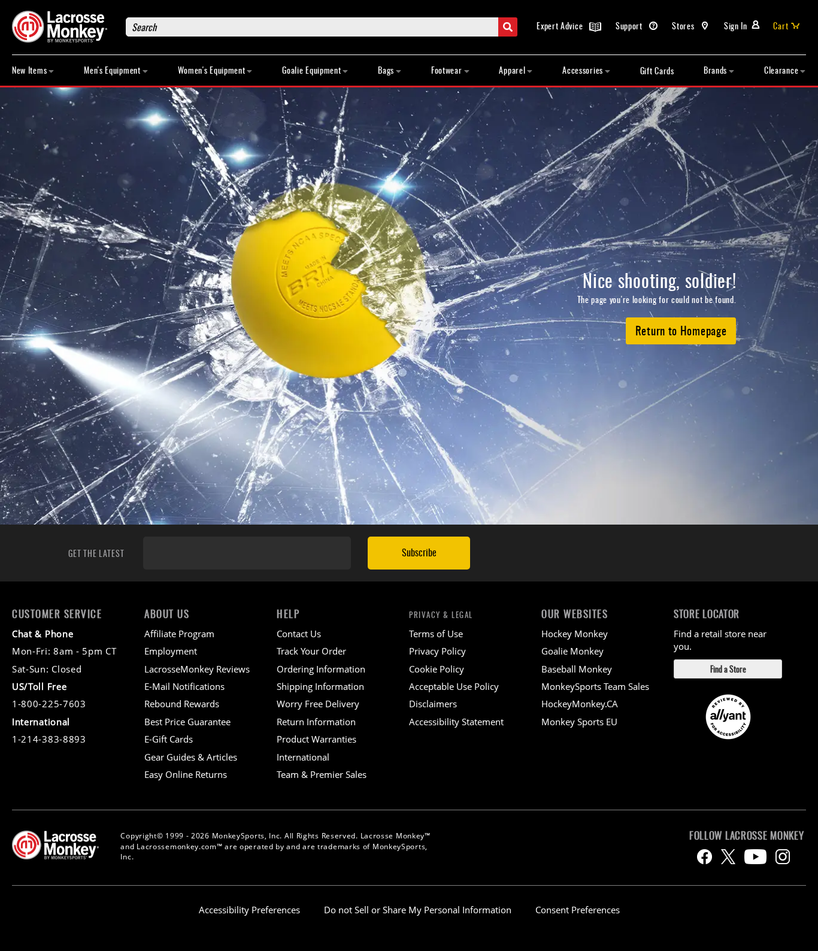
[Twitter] (728, 856)
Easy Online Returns (185, 774)
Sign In (735, 25)
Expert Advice (561, 25)
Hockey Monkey (574, 634)
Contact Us (299, 634)
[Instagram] (782, 856)
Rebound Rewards (181, 704)
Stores (684, 25)
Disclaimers (433, 704)
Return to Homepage (681, 330)
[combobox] (321, 27)
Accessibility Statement (456, 722)
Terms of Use (436, 634)
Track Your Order (311, 651)
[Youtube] (755, 856)
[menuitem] (33, 70)
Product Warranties (316, 739)
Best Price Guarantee (187, 722)
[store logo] (63, 27)
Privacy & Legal (441, 614)
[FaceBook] (704, 856)
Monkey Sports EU (579, 722)
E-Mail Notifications (184, 686)
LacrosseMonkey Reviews (197, 669)
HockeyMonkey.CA (579, 704)
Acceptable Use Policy (454, 686)
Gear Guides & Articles (190, 757)
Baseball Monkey (576, 669)
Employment (170, 651)
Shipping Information (320, 686)
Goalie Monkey (572, 651)
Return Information (316, 722)
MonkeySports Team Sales (595, 686)
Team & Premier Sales (321, 774)
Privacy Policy (437, 651)
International (303, 757)
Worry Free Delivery (318, 704)
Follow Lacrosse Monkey (746, 835)
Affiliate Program (179, 634)
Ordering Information (321, 669)
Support (630, 25)
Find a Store (728, 668)
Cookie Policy (436, 669)
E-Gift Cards (168, 739)
